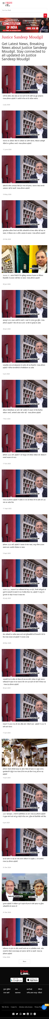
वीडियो (40, 993)
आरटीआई (29, 989)
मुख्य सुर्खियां (6, 989)
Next (24, 961)
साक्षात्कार (18, 993)
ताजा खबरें (6, 993)
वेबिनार (40, 989)
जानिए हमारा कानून (32, 993)
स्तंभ (16, 989)
